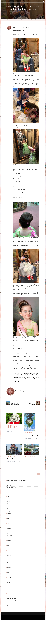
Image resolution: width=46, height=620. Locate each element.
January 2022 (9, 555)
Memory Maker (21, 341)
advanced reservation (20, 373)
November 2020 (9, 587)
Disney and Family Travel (24, 6)
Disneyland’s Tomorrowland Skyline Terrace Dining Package (17, 480)
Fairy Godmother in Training (35, 377)
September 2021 (10, 565)
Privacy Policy (30, 618)
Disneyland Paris (10, 458)
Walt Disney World (16, 381)
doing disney (20, 377)
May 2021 (8, 574)
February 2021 (9, 582)
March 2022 (9, 550)
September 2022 (10, 538)
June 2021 (8, 572)
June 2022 (8, 545)
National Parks (9, 603)
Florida (19, 378)
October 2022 (9, 535)
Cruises (18, 6)
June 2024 (9, 518)
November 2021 (9, 560)
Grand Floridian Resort (24, 378)
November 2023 (9, 523)
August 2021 (9, 567)
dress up (23, 377)
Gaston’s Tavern (10, 429)
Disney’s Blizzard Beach (11, 490)
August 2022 (9, 540)
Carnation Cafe (9, 482)
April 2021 (9, 577)
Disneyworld (16, 377)
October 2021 (9, 562)
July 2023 (8, 530)
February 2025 (9, 508)
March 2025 (9, 506)
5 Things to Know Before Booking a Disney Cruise (30, 460)
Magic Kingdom (35, 378)
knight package (30, 378)
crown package (29, 374)
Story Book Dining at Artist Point (13, 487)
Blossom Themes (16, 618)
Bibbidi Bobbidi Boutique (28, 373)
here (22, 294)
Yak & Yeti (9, 485)
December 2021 (9, 557)
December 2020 (9, 584)
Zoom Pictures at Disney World (31, 435)
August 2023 (9, 528)
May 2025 (8, 503)
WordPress (25, 618)
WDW (20, 381)
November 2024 (9, 513)
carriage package (35, 373)
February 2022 (9, 552)
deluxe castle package (35, 374)
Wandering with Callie (17, 616)
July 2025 (8, 501)
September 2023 (10, 525)
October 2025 (9, 498)
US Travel (9, 608)
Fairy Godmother (28, 377)
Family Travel (16, 378)
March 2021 (9, 579)
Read (19, 431)
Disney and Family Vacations (11, 6)
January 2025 (9, 511)
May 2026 (8, 496)
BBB (24, 373)
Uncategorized (9, 605)
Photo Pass (24, 244)
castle (15, 374)
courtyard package (24, 374)
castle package (18, 374)
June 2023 (8, 533)
